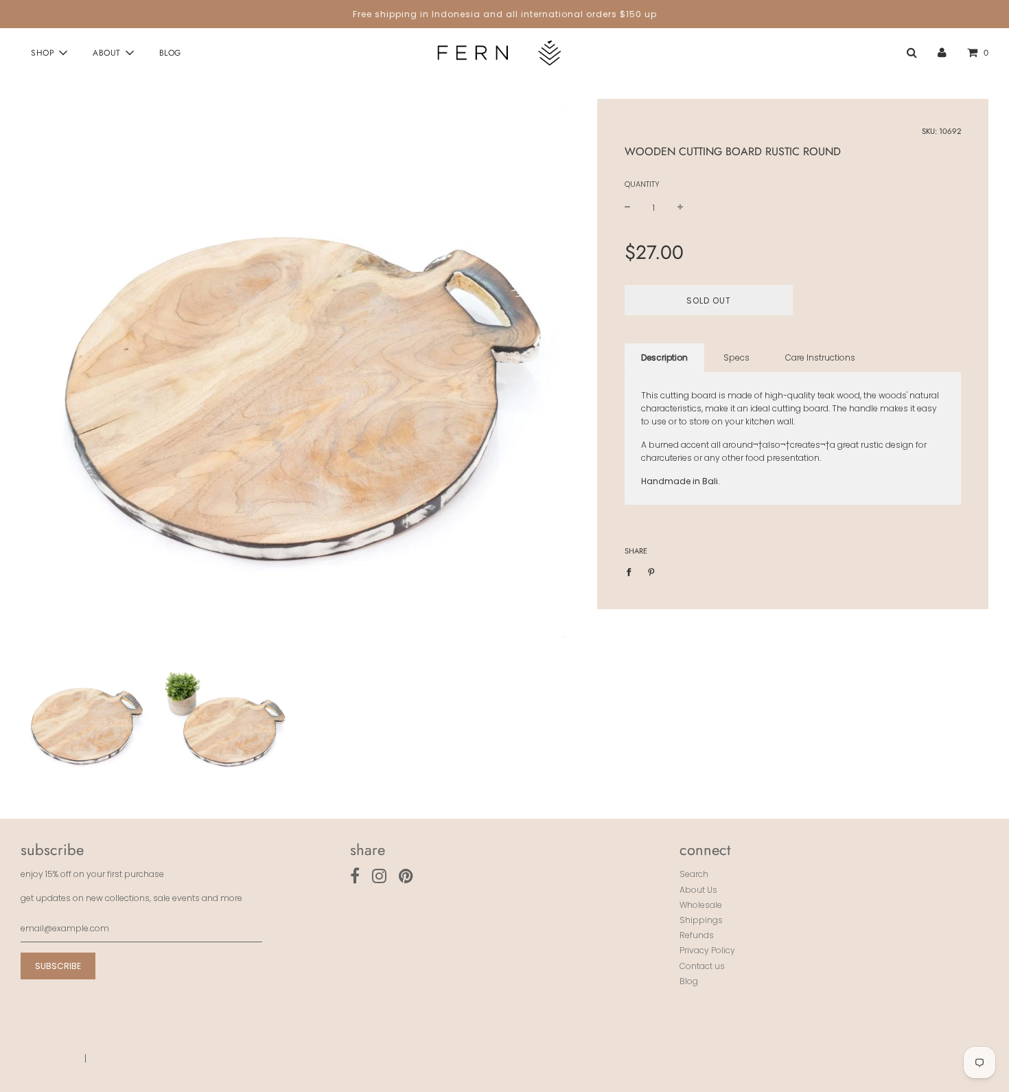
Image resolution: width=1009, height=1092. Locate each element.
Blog (170, 53)
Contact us (702, 966)
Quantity (642, 184)
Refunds (697, 935)
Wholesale (701, 905)
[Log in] (942, 53)
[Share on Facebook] (632, 571)
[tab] (664, 358)
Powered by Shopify (137, 1058)
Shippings (701, 920)
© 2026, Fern (47, 1058)
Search (694, 874)
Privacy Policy (707, 950)
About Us (698, 890)
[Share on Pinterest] (651, 571)
